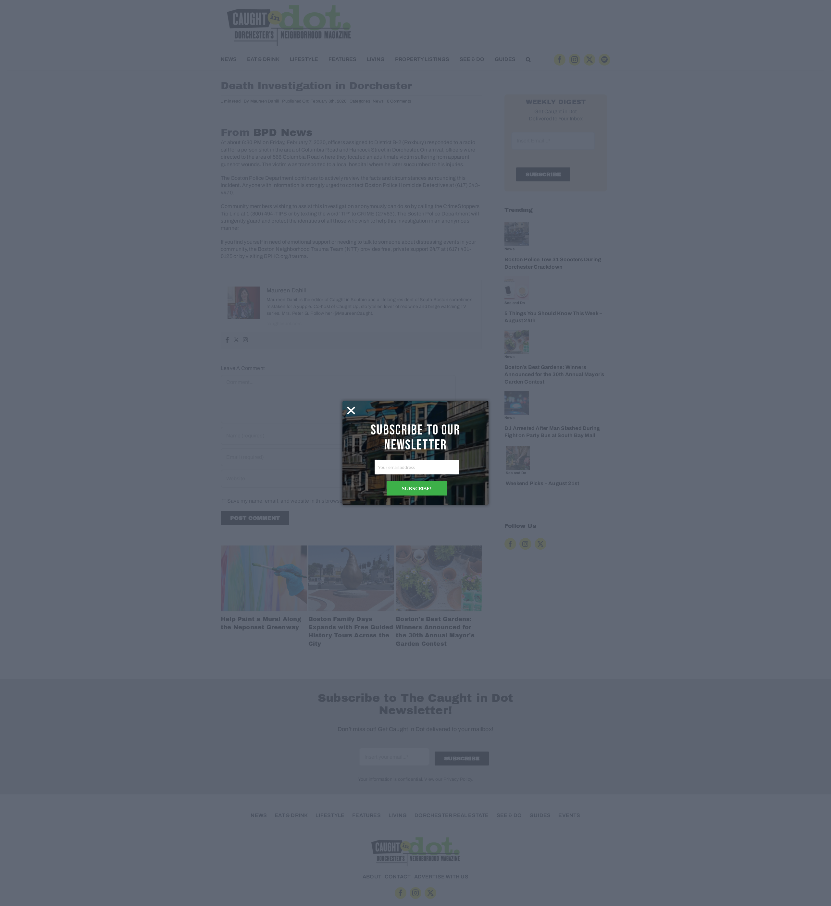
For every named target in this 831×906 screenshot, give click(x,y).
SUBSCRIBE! (417, 488)
